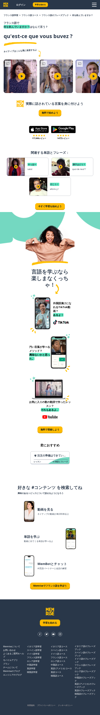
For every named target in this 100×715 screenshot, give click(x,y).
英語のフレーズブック (85, 690)
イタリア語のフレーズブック (85, 648)
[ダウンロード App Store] (39, 129)
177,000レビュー (39, 138)
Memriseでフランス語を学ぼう (50, 585)
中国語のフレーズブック (85, 679)
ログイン (21, 4)
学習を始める (40, 4)
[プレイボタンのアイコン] (22, 76)
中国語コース (57, 664)
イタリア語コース (59, 646)
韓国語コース (57, 675)
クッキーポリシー (65, 705)
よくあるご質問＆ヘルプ (13, 655)
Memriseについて (11, 646)
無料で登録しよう (50, 429)
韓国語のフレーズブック (85, 695)
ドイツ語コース (58, 653)
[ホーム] (20, 103)
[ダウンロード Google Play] (63, 129)
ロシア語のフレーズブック (85, 673)
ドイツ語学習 (33, 653)
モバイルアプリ (10, 660)
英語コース (56, 672)
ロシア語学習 (33, 661)
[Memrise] (6, 5)
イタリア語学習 (34, 646)
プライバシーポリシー (46, 705)
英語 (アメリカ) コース (61, 668)
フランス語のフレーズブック (55, 15)
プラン (6, 663)
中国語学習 (32, 664)
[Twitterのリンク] (47, 634)
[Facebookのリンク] (40, 634)
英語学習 (31, 668)
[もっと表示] (94, 5)
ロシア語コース (58, 661)
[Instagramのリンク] (60, 634)
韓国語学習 (32, 672)
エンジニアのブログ (12, 674)
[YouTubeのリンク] (53, 634)
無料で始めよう (50, 112)
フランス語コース (30, 15)
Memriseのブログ (11, 671)
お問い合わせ (9, 650)
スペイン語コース (59, 650)
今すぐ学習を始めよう (50, 206)
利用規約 (31, 705)
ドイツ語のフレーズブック (85, 660)
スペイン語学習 (34, 650)
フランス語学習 (11, 15)
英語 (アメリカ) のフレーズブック (85, 685)
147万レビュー (63, 138)
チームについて (10, 667)
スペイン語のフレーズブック (85, 654)
